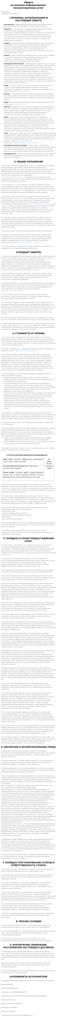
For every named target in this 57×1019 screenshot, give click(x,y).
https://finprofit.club (24, 91)
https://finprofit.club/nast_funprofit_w (12, 177)
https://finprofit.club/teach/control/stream (25, 142)
